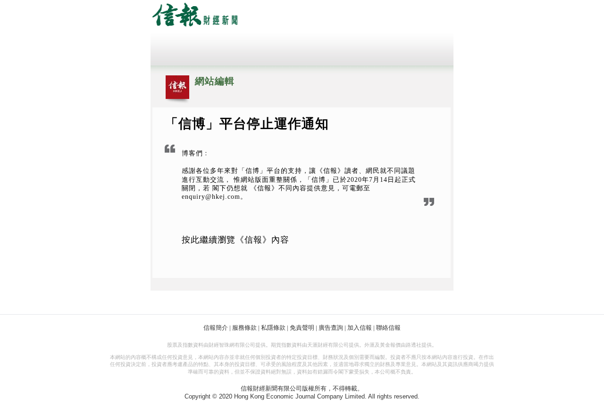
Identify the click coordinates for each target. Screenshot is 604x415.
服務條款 (244, 327)
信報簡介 (215, 327)
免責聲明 (302, 327)
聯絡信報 (388, 327)
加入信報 (359, 327)
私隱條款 (273, 327)
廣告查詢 (331, 327)
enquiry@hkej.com (211, 196)
